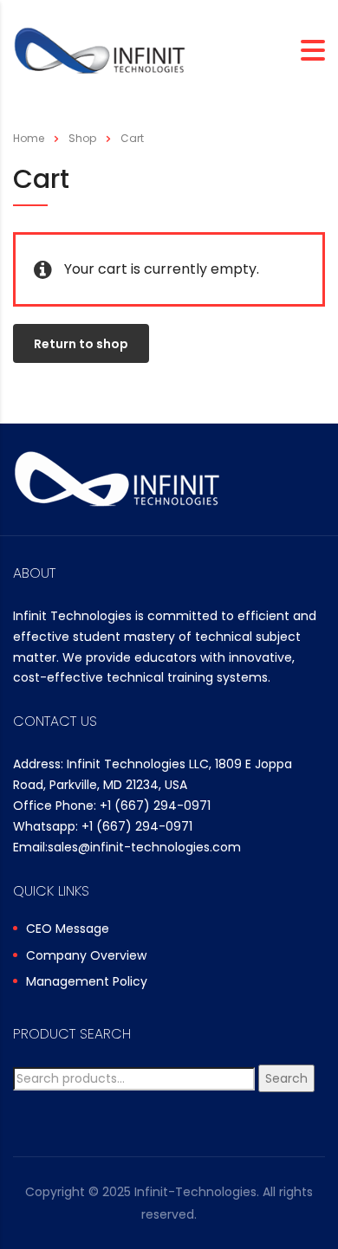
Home (28, 138)
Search (286, 1078)
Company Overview (86, 956)
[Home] (99, 50)
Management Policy (86, 982)
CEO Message (67, 929)
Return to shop (81, 344)
